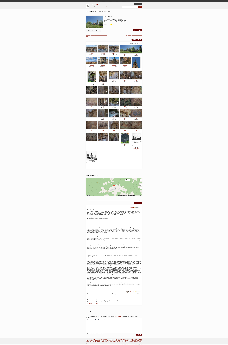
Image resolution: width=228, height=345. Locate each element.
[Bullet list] (100, 319)
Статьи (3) (97, 30)
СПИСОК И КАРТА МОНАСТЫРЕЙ (91, 341)
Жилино (105, 13)
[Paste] (98, 319)
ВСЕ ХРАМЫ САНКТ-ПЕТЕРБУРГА (137, 340)
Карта (93, 30)
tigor (125, 54)
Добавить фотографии (137, 39)
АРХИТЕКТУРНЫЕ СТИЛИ (138, 341)
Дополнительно (138, 3)
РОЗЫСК (131, 339)
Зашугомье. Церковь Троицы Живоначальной (134, 35)
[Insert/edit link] (102, 319)
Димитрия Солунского (122, 17)
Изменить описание (137, 30)
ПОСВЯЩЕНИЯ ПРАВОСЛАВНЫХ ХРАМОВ (118, 340)
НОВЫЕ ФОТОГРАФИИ (97, 340)
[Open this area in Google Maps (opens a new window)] (88, 195)
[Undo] (106, 319)
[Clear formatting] (92, 319)
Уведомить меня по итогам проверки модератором (96, 333)
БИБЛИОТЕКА (109, 340)
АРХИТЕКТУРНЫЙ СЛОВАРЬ (123, 341)
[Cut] (94, 319)
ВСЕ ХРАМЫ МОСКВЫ (128, 340)
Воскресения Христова (114, 17)
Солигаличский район (100, 13)
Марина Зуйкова (132, 224)
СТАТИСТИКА (140, 339)
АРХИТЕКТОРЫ (131, 341)
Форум (131, 3)
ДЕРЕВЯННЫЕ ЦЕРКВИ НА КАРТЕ (102, 341)
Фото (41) (88, 30)
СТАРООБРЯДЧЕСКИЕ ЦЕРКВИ (113, 341)
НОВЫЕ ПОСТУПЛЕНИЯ (89, 340)
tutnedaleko (92, 53)
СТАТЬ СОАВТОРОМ (93, 339)
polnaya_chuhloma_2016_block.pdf (93, 303)
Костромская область (91, 13)
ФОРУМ (128, 339)
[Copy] (96, 319)
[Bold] (88, 319)
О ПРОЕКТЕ (87, 339)
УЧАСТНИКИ (115, 339)
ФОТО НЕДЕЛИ (103, 340)
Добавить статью (138, 203)
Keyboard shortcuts (121, 195)
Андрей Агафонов (136, 148)
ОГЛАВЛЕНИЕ (100, 339)
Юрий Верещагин (132, 291)
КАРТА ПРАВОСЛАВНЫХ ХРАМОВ (107, 339)
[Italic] (90, 319)
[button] (141, 185)
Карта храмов (120, 3)
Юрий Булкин (131, 207)
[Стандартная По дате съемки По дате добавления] (138, 43)
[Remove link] (104, 319)
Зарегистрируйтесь (117, 316)
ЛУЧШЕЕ (124, 339)
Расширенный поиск (109, 6)
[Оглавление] (86, 13)
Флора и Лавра (129, 17)
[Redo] (108, 319)
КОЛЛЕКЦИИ (120, 339)
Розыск (126, 3)
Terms (141, 195)
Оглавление (114, 3)
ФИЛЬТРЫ (135, 339)
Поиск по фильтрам (117, 6)
